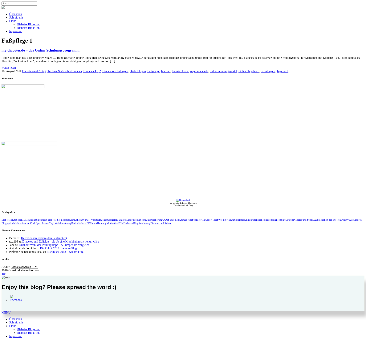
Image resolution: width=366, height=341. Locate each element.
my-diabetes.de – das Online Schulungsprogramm (40, 50)
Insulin (70, 219)
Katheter (82, 223)
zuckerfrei (269, 219)
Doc (343, 219)
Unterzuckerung (154, 219)
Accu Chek (30, 223)
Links (12, 21)
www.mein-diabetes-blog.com (183, 203)
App (148, 223)
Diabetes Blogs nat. (28, 24)
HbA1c (201, 219)
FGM (121, 223)
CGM (25, 219)
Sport (195, 219)
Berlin (74, 223)
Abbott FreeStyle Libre (217, 219)
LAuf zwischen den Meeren (327, 219)
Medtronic (18, 223)
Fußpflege (153, 71)
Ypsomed (174, 219)
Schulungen (268, 71)
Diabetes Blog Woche (135, 223)
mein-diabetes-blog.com (54, 219)
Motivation (112, 223)
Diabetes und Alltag (34, 71)
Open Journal (42, 223)
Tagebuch (282, 71)
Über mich (15, 14)
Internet (165, 71)
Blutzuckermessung (239, 219)
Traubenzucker (256, 219)
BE (88, 223)
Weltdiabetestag (63, 223)
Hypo (92, 219)
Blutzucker (16, 219)
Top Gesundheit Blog (183, 205)
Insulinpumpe (35, 219)
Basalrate (121, 219)
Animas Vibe (185, 219)
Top (4, 273)
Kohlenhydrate (82, 219)
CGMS (165, 219)
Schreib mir (16, 17)
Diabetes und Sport (303, 219)
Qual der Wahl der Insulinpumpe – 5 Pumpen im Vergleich (54, 245)
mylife (10, 223)
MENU (6, 312)
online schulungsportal (223, 71)
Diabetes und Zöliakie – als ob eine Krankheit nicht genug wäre (60, 241)
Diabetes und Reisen (161, 223)
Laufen (289, 219)
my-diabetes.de (199, 71)
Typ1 (52, 223)
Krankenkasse (180, 71)
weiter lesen (9, 67)
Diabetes (76, 71)
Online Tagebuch (248, 71)
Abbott (93, 223)
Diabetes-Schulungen (115, 71)
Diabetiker (131, 219)
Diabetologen (138, 71)
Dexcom (141, 219)
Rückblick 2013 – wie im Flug (58, 248)
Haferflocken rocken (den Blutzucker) (44, 238)
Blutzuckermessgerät (106, 219)
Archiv (6, 266)
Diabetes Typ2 (92, 71)
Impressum (15, 31)
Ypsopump (280, 219)
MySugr (349, 219)
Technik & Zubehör (59, 71)
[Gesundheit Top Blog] (183, 200)
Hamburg (102, 223)
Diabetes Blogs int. (28, 27)
